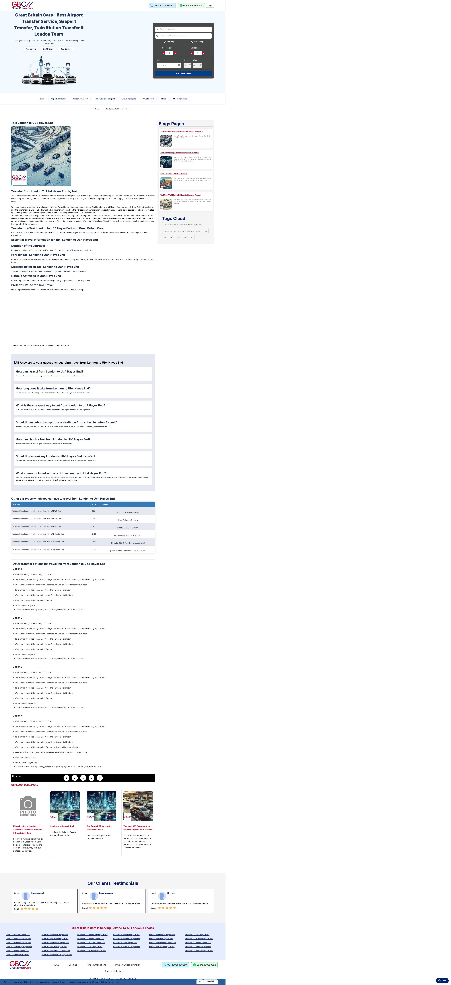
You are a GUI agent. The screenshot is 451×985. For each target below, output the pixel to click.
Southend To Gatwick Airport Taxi (55, 939)
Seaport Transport (80, 99)
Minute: (195, 60)
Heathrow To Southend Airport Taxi (91, 951)
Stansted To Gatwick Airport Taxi (198, 947)
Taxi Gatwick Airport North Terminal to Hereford (179, 153)
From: (162, 29)
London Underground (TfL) (55, 609)
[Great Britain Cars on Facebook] (105, 971)
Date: (159, 60)
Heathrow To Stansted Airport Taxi (91, 943)
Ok (200, 982)
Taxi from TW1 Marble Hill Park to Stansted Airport (180, 195)
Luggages (195, 48)
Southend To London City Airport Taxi (57, 955)
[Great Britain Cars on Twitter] (108, 971)
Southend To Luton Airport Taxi (54, 947)
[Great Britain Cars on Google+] (111, 971)
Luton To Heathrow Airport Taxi (18, 939)
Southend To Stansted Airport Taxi (55, 943)
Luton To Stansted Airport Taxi (18, 935)
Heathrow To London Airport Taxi (90, 939)
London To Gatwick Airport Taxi (162, 947)
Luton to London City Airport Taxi (19, 947)
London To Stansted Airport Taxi (162, 935)
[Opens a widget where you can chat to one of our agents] (442, 981)
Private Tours (148, 99)
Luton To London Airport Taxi (17, 951)
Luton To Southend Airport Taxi (18, 943)
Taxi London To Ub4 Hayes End (117, 109)
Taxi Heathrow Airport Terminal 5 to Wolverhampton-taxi (183, 225)
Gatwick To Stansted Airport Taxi (126, 935)
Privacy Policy (210, 981)
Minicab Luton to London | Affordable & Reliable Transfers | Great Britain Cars (27, 829)
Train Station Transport (105, 99)
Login (210, 5)
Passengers (167, 48)
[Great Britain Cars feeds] (120, 971)
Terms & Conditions (96, 965)
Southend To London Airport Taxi (55, 935)
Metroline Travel (95, 767)
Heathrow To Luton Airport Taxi (89, 947)
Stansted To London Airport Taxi (198, 943)
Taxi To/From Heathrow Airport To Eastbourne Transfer (182, 231)
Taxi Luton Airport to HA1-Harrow (173, 174)
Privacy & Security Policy (127, 965)
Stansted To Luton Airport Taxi (197, 935)
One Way (170, 42)
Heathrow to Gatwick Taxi (62, 826)
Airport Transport (58, 99)
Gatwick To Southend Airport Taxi (126, 947)
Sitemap (73, 965)
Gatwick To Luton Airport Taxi (125, 943)
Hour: (185, 60)
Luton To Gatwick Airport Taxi (17, 955)
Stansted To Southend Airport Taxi (199, 939)
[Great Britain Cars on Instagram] (114, 971)
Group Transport (129, 99)
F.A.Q (57, 965)
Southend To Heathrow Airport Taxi (56, 951)
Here (66, 345)
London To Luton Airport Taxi (161, 939)
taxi (206, 231)
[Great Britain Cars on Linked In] (117, 971)
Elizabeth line (78, 609)
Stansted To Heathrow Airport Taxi (199, 951)
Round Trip (198, 42)
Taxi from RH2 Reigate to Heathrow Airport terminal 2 (181, 131)
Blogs (163, 99)
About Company (180, 99)
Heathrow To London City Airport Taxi (92, 935)
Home (41, 99)
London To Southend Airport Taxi (162, 943)
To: (161, 35)
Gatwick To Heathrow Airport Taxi (126, 939)
